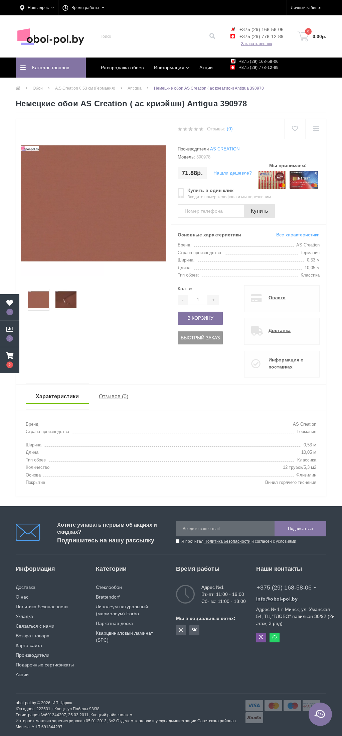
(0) (230, 128)
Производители (32, 655)
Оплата (277, 297)
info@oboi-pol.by (277, 599)
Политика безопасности (227, 541)
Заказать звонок (256, 43)
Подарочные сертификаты (45, 664)
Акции (206, 67)
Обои (38, 88)
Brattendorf (108, 597)
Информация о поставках (286, 363)
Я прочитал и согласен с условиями (238, 541)
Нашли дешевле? (232, 173)
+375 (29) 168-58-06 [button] (284, 587)
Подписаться (300, 528)
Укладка (24, 616)
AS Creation (224, 148)
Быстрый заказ (200, 337)
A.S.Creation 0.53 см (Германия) (85, 88)
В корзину (200, 318)
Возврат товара (32, 635)
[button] (37, 7)
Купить (259, 211)
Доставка (280, 330)
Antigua (135, 88)
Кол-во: (186, 288)
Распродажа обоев (122, 67)
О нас (22, 597)
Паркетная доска (114, 623)
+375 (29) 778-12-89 (261, 36)
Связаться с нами (35, 626)
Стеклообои (109, 587)
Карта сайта (29, 645)
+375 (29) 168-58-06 (261, 29)
